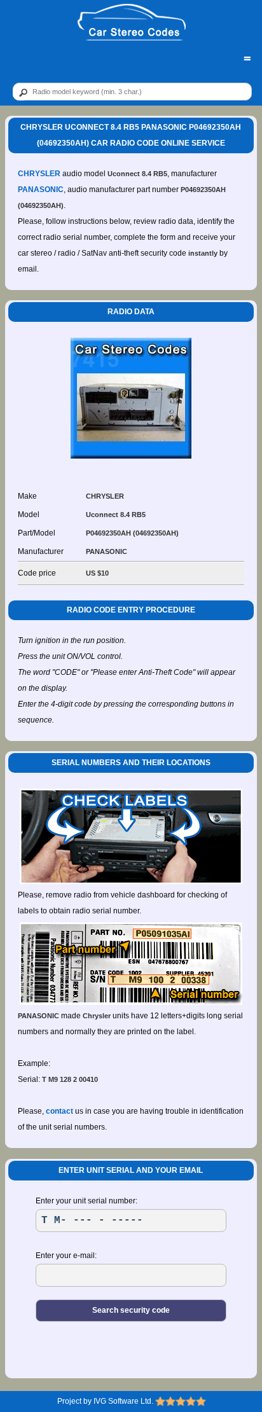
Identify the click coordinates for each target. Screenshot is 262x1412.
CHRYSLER (39, 173)
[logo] (131, 23)
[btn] (21, 92)
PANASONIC (41, 189)
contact (59, 1111)
